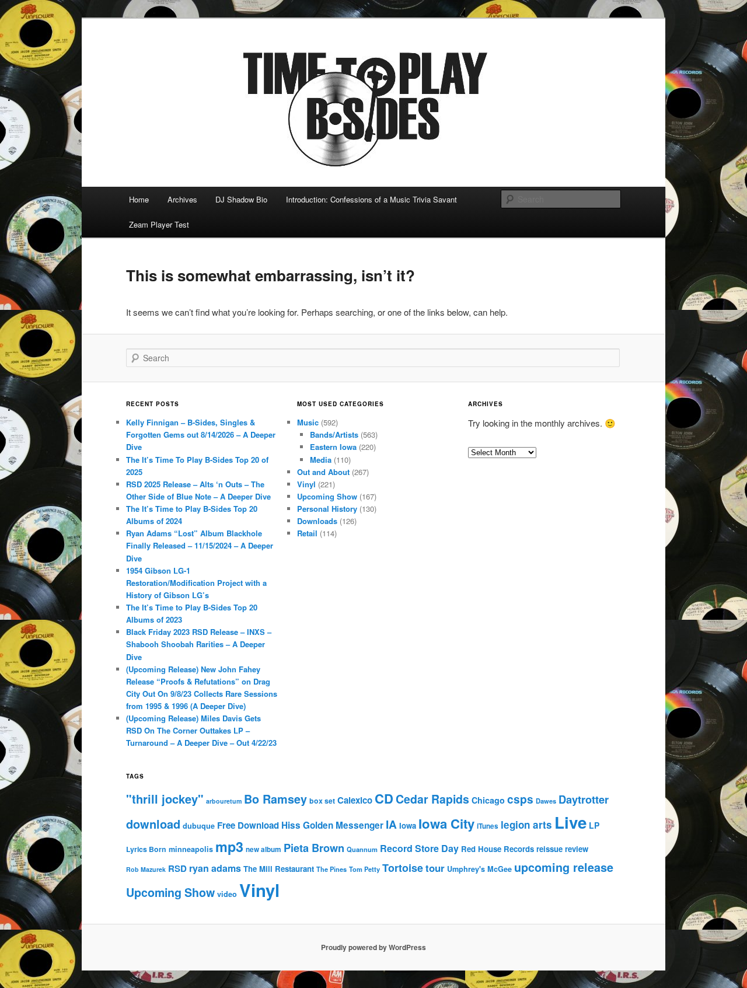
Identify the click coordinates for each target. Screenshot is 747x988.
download (153, 823)
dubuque (199, 826)
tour (435, 868)
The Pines (331, 869)
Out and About (323, 471)
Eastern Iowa (333, 446)
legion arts (526, 825)
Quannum (362, 849)
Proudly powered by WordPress (373, 947)
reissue (549, 848)
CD (384, 798)
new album (263, 849)
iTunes (487, 826)
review (576, 848)
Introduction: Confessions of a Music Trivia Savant (371, 199)
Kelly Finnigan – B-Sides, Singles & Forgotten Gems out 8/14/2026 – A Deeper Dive (200, 434)
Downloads (317, 520)
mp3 (229, 846)
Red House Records (497, 848)
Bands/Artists (334, 434)
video (227, 894)
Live (570, 822)
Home (139, 199)
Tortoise (402, 867)
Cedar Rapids (432, 799)
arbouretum (224, 801)
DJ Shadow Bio (241, 199)
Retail (307, 533)
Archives (182, 199)
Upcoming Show (327, 496)
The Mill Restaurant (278, 868)
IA (391, 824)
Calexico (354, 800)
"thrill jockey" (165, 798)
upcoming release (563, 867)
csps (520, 799)
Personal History (327, 508)
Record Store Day (419, 848)
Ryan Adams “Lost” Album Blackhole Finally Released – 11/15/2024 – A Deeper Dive (199, 545)
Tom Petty (364, 869)
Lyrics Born (146, 849)
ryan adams (215, 868)
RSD (177, 868)
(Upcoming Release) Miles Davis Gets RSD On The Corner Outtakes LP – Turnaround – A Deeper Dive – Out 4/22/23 (201, 730)
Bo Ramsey (275, 799)
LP (594, 825)
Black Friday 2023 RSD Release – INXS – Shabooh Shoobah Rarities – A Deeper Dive (198, 644)
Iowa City (446, 823)
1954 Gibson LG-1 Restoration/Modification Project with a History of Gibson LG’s (196, 583)
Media (320, 459)
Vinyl (306, 484)
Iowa (407, 825)
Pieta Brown (314, 848)
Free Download (248, 825)
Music (308, 422)
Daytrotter (583, 799)
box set (322, 800)
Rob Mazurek (146, 869)
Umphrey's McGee (479, 869)
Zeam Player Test (159, 224)
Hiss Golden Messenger (332, 825)
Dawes (546, 800)
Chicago (488, 800)
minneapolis (191, 849)
